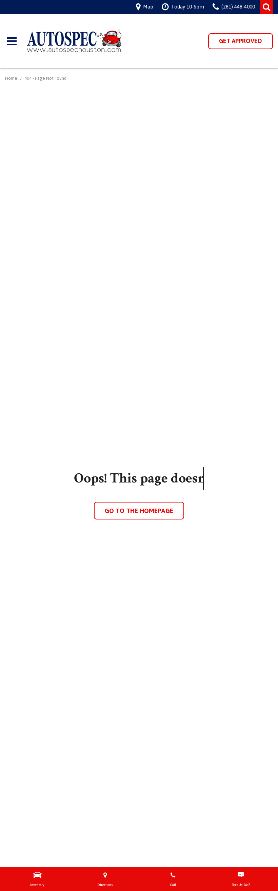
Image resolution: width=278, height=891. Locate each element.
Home (11, 78)
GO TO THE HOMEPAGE (139, 510)
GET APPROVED (240, 40)
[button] (266, 7)
